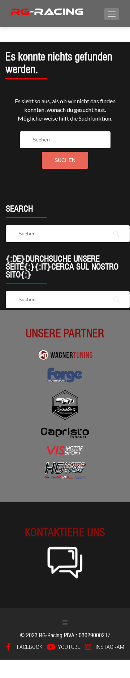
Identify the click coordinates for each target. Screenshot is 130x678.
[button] (64, 622)
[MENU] (111, 14)
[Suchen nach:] (65, 139)
